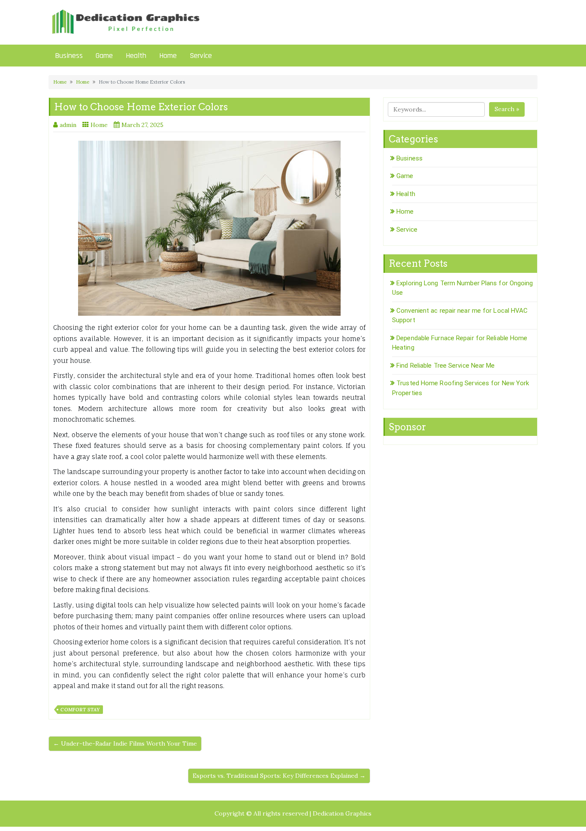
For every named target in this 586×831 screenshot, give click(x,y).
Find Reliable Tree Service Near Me (445, 365)
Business (69, 55)
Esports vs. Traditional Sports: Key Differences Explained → (279, 776)
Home (168, 55)
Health (136, 55)
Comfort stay (80, 710)
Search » (507, 109)
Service (201, 55)
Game (104, 55)
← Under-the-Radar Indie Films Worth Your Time (125, 743)
